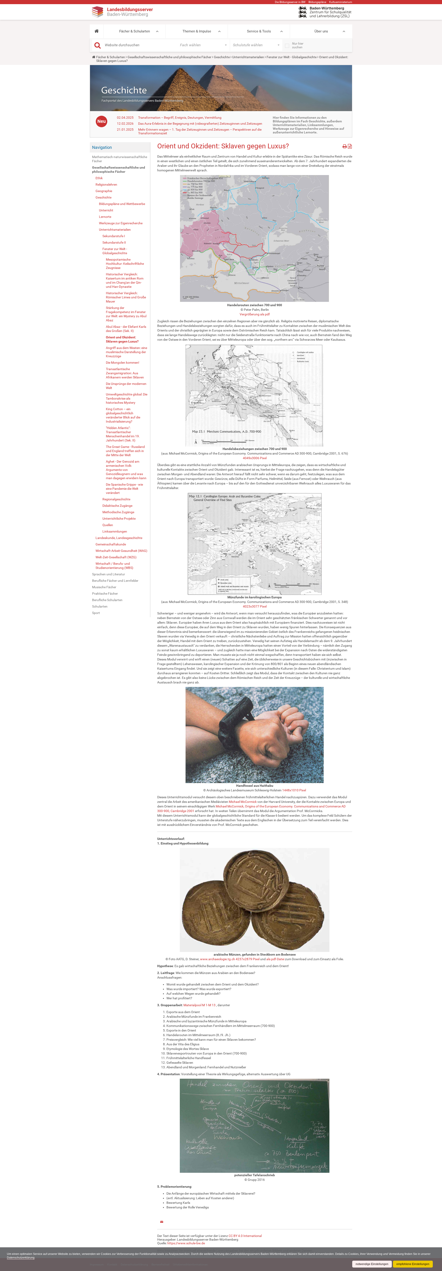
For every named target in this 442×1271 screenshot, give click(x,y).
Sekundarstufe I (113, 236)
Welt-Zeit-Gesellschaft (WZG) (116, 557)
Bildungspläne (317, 2)
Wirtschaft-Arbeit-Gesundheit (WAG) (121, 551)
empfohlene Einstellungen (412, 1264)
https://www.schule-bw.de (186, 1243)
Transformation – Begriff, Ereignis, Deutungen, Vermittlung (179, 117)
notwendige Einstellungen (372, 1264)
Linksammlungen (114, 531)
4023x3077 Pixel (255, 606)
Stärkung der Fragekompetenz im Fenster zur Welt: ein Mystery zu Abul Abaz (126, 314)
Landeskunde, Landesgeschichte (119, 538)
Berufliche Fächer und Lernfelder (115, 580)
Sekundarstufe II (114, 242)
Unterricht (106, 210)
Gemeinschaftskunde (111, 544)
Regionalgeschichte (116, 499)
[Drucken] (345, 145)
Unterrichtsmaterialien (248, 57)
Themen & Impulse (197, 31)
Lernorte (105, 217)
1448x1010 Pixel (294, 790)
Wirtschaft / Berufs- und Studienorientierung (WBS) (114, 566)
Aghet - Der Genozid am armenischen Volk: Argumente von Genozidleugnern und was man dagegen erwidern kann (126, 470)
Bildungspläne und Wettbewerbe (122, 204)
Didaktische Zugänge (117, 505)
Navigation (102, 147)
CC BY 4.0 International (245, 1236)
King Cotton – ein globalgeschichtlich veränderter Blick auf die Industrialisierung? (123, 415)
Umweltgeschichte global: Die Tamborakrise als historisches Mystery (126, 398)
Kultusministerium (340, 2)
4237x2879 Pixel (247, 959)
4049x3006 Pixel (255, 458)
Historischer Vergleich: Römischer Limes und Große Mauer (126, 297)
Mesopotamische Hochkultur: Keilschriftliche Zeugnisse (125, 264)
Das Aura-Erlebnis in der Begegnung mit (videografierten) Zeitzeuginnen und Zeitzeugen (200, 123)
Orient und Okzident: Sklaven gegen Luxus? (122, 339)
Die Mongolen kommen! (122, 362)
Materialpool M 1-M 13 (199, 1005)
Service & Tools (259, 31)
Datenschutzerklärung (21, 1257)
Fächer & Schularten (134, 31)
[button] (96, 31)
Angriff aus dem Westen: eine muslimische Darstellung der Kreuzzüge (126, 352)
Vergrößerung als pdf (255, 314)
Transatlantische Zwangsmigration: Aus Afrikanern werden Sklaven (125, 373)
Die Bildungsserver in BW (290, 2)
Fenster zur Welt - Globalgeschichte (292, 57)
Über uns (321, 31)
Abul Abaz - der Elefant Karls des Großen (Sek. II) (126, 329)
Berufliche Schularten (107, 600)
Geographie (104, 191)
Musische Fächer (104, 587)
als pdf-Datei (275, 959)
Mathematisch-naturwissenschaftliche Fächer (119, 159)
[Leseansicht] (350, 145)
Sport (96, 613)
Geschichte (222, 57)
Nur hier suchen (297, 45)
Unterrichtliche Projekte (119, 518)
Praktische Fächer (105, 593)
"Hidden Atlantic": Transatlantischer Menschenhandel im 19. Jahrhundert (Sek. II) (123, 434)
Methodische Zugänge (118, 512)
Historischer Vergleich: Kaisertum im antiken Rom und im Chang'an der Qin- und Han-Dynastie (124, 280)
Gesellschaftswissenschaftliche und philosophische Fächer (169, 57)
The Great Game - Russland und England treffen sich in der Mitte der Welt (125, 451)
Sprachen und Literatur (108, 574)
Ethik (99, 178)
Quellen (107, 525)
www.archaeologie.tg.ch (217, 959)
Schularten (100, 606)
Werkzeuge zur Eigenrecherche (120, 223)
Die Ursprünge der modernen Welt (126, 386)
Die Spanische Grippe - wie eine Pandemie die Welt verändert (124, 489)
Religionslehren (106, 184)
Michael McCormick (243, 802)
